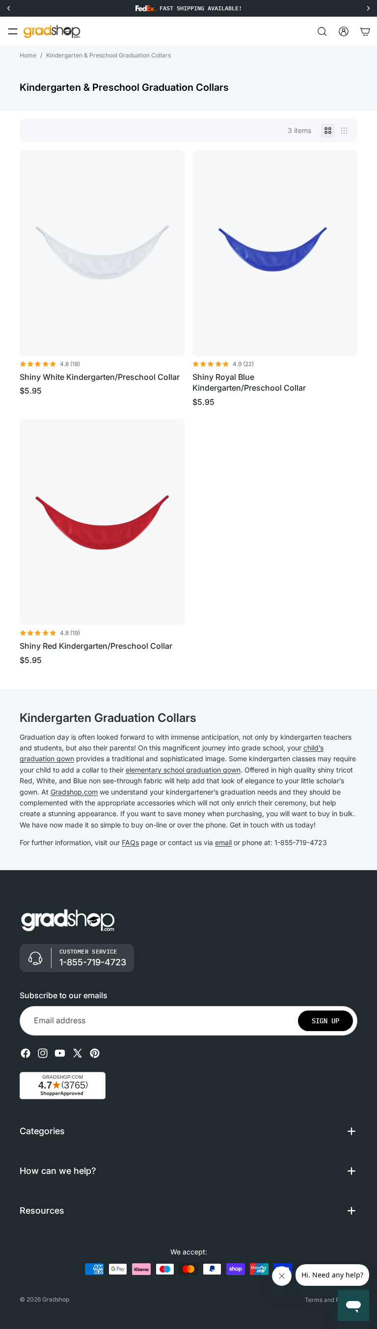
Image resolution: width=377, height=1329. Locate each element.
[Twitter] (77, 1053)
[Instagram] (43, 1053)
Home (28, 55)
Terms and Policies (331, 1299)
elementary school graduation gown (183, 770)
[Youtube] (60, 1053)
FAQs (130, 842)
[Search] (322, 31)
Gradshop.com (74, 792)
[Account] (343, 31)
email (223, 842)
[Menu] (13, 31)
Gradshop (55, 1299)
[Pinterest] (95, 1053)
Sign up (325, 1020)
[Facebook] (25, 1053)
